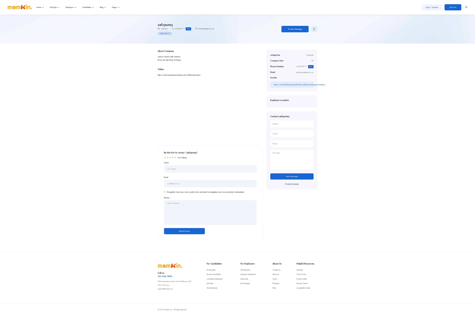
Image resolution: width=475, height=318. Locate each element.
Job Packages (245, 283)
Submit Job (244, 279)
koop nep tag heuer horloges (169, 60)
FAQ (274, 288)
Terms (275, 279)
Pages (115, 7)
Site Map (300, 270)
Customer (164, 28)
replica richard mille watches (169, 56)
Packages (276, 283)
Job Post (453, 7)
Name (166, 162)
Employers (70, 7)
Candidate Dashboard (215, 279)
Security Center (302, 283)
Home (39, 7)
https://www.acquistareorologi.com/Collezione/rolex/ (179, 75)
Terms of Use (301, 274)
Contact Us (276, 270)
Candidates (87, 7)
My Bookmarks (212, 288)
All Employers (245, 270)
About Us (276, 274)
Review (166, 197)
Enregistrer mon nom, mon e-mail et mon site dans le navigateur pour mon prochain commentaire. (205, 192)
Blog (102, 7)
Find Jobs (54, 7)
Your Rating (182, 157)
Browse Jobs (211, 270)
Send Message (292, 176)
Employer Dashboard (248, 274)
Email (166, 177)
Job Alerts (210, 283)
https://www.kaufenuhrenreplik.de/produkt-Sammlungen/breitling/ (294, 84)
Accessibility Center (303, 288)
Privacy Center (302, 279)
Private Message (295, 29)
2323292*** (182, 28)
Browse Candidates (214, 274)
